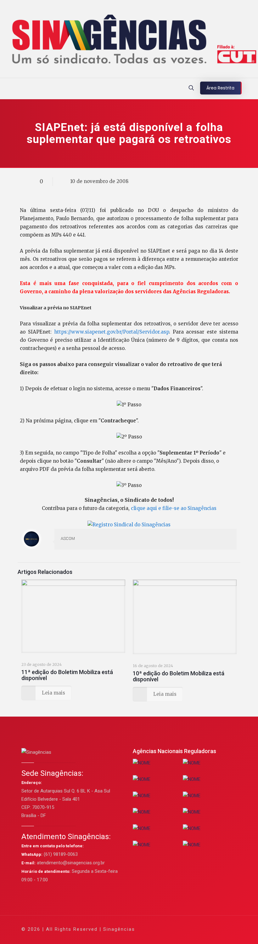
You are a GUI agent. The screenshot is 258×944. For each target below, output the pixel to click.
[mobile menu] (5, 88)
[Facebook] (171, 929)
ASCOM (68, 538)
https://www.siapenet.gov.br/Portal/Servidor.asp (111, 332)
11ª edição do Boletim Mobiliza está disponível (67, 675)
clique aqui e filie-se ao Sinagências (173, 508)
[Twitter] (180, 929)
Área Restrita (220, 88)
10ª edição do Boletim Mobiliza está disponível (178, 676)
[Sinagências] (129, 40)
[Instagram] (205, 929)
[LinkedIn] (197, 929)
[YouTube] (188, 929)
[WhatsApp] (163, 929)
